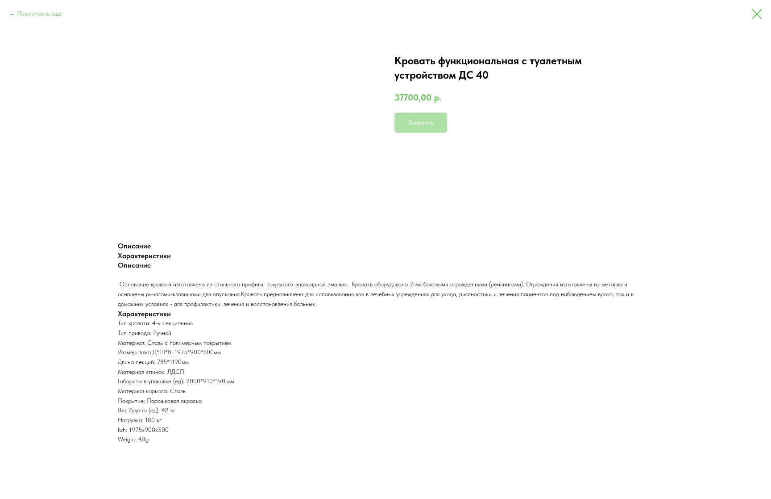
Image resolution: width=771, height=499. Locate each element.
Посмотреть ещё (39, 13)
